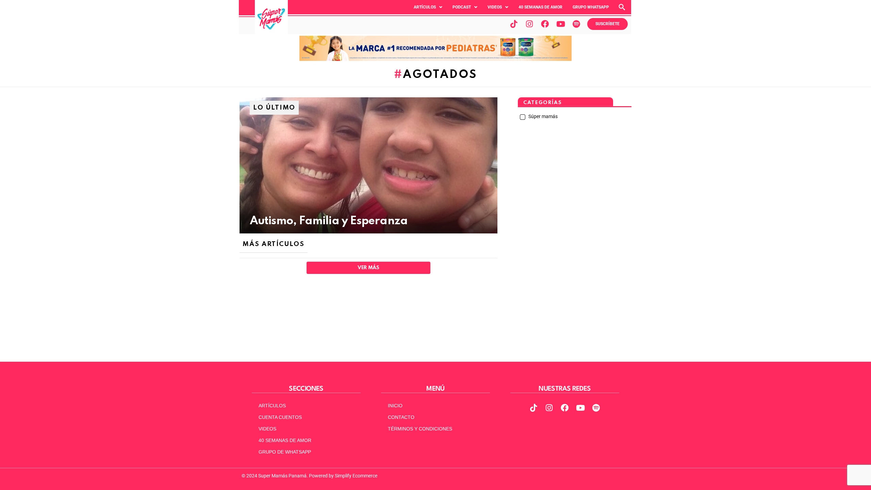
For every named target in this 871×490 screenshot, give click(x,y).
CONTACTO (401, 417)
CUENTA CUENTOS (280, 417)
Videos (495, 7)
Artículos (425, 7)
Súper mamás (542, 116)
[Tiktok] (514, 24)
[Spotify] (576, 24)
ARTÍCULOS (272, 405)
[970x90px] (435, 59)
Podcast (462, 7)
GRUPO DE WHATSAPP (285, 452)
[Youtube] (561, 24)
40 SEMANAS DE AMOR (540, 7)
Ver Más (368, 267)
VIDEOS (267, 428)
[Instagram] (529, 24)
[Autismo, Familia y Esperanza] (368, 165)
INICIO (395, 405)
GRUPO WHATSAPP (591, 7)
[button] (428, 7)
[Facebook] (545, 24)
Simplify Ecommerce (356, 475)
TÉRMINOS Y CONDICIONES (420, 428)
